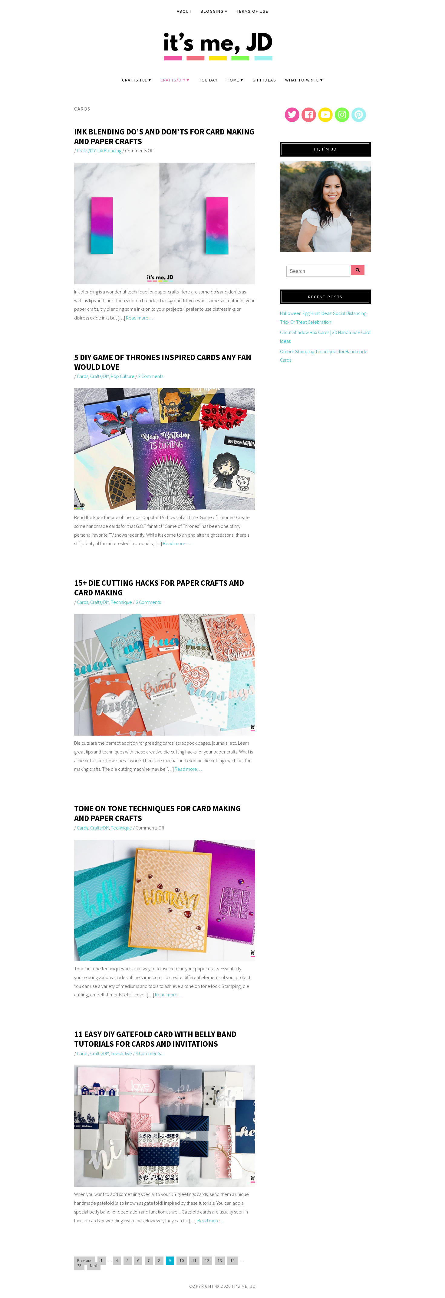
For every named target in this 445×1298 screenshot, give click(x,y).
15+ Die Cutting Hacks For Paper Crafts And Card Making (159, 588)
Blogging (212, 11)
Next (93, 1265)
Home (233, 80)
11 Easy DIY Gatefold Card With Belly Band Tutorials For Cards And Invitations (155, 1039)
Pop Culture (122, 376)
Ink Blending (109, 150)
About (184, 11)
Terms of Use (252, 11)
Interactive (121, 1053)
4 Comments (148, 1053)
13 (220, 1260)
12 (207, 1260)
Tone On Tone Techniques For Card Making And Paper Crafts (157, 813)
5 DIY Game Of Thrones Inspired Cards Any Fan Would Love (162, 362)
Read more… (139, 318)
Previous (84, 1260)
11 (194, 1260)
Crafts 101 (134, 80)
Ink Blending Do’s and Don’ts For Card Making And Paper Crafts (164, 136)
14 (232, 1260)
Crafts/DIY (173, 80)
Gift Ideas (264, 80)
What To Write (302, 80)
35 (79, 1265)
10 (182, 1260)
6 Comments (148, 602)
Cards (82, 376)
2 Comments (150, 376)
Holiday (208, 80)
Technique (121, 602)
